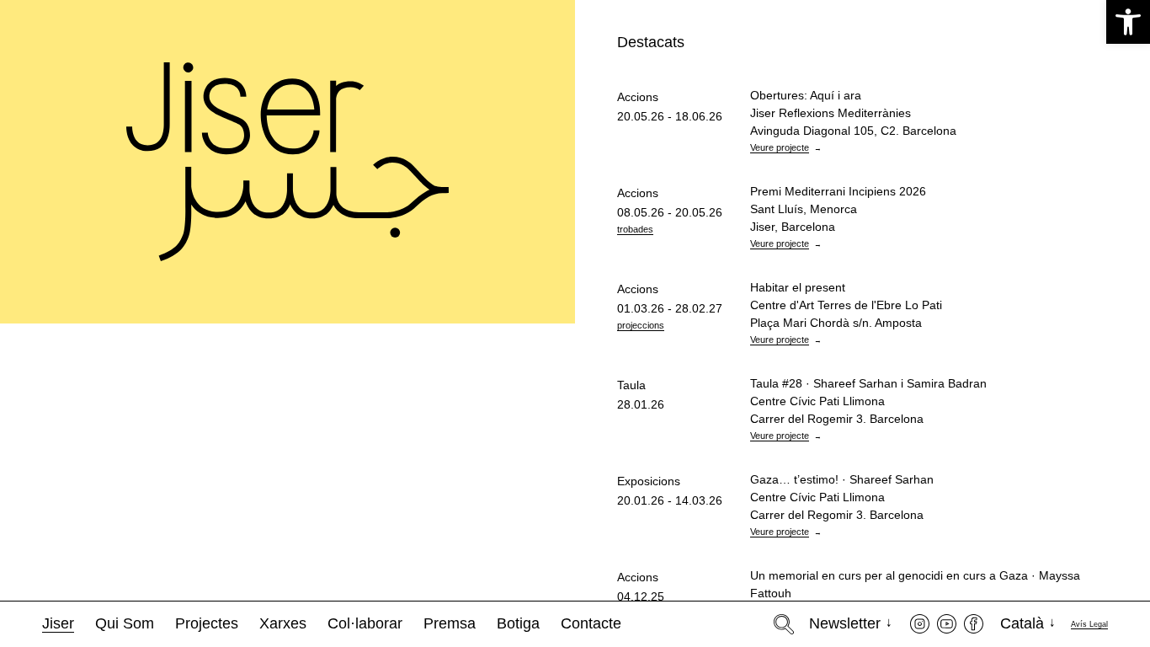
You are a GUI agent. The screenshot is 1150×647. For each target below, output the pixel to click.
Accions (637, 97)
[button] (1128, 22)
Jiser (58, 623)
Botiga (518, 623)
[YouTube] (946, 624)
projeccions (640, 325)
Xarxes (282, 623)
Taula (631, 385)
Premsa (449, 623)
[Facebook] (973, 624)
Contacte (591, 623)
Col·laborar (364, 623)
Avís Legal (1089, 624)
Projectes (206, 623)
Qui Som (124, 623)
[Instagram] (919, 624)
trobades (635, 229)
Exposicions (648, 481)
